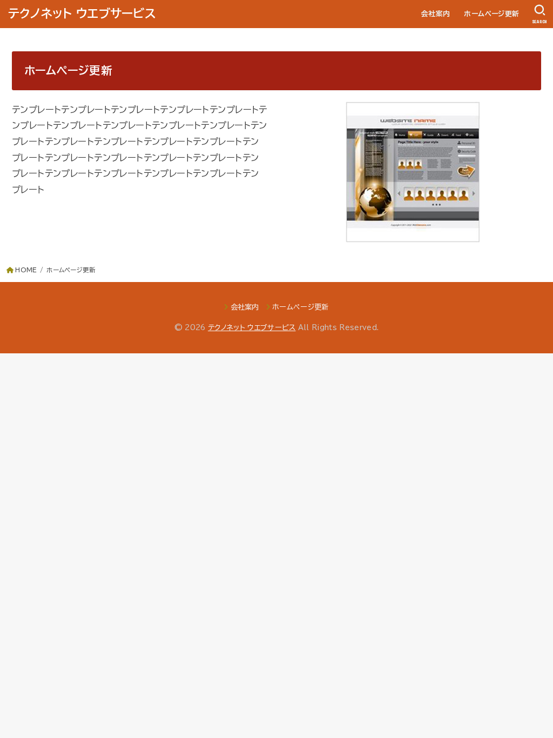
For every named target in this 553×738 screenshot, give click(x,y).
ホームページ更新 (491, 13)
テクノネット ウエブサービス (82, 13)
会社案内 (435, 13)
